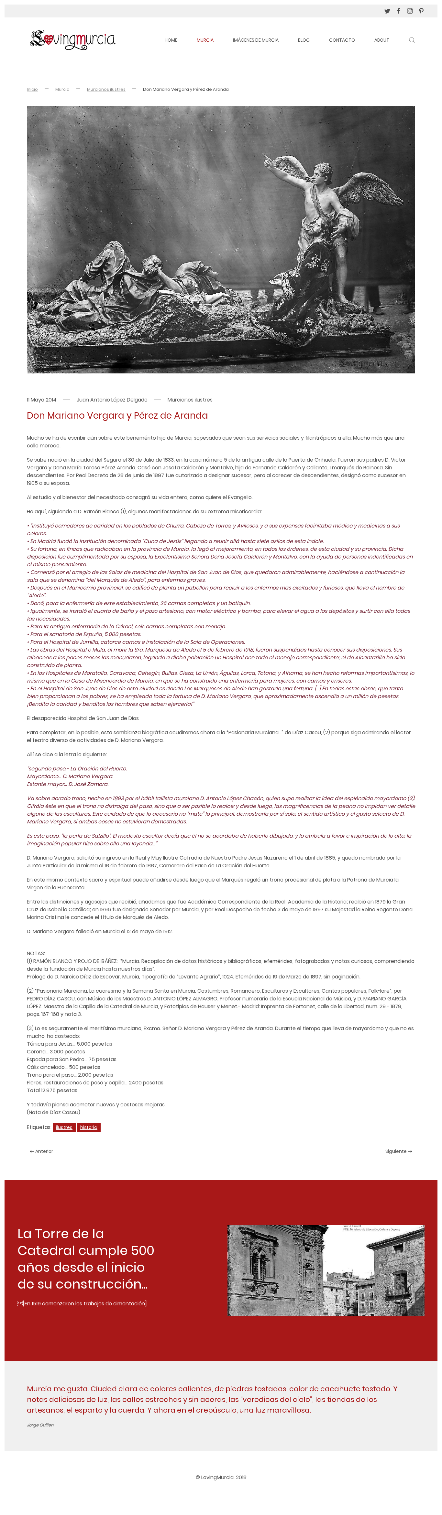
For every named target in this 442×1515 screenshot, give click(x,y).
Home (171, 40)
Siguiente (396, 1151)
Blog (304, 40)
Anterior (43, 1151)
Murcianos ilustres (106, 89)
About (381, 40)
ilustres (64, 1127)
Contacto (342, 40)
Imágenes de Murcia (256, 40)
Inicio (32, 89)
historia (88, 1127)
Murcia (205, 40)
